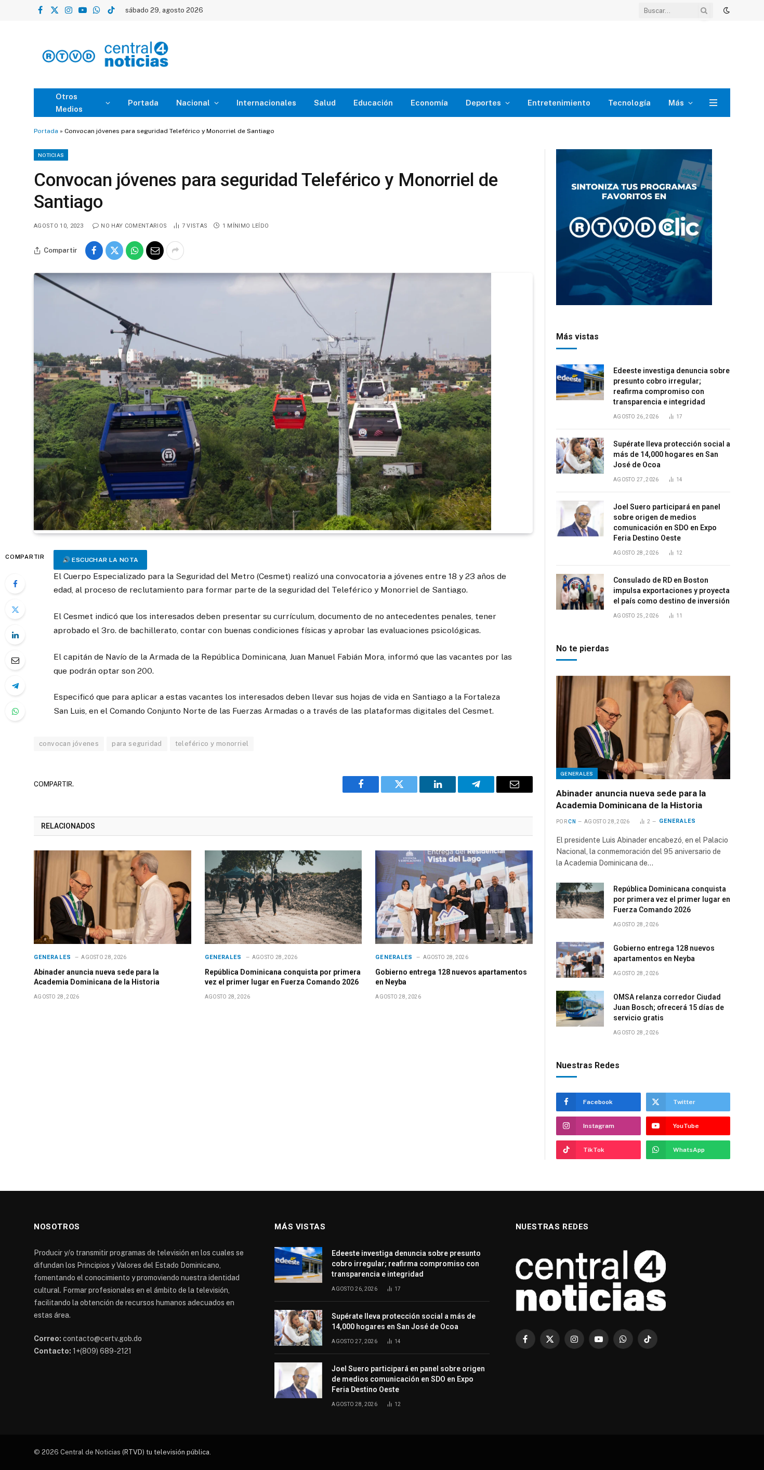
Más (676, 102)
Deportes (483, 102)
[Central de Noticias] (136, 55)
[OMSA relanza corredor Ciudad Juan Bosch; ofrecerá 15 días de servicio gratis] (580, 1009)
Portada (143, 102)
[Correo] (15, 660)
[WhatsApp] (15, 711)
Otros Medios (69, 102)
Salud (325, 102)
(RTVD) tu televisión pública (165, 1452)
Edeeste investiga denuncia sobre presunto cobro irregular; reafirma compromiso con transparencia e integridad (671, 386)
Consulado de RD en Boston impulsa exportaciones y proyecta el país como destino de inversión (671, 590)
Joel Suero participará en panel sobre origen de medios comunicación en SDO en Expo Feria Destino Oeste (666, 522)
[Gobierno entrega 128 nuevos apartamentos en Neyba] (454, 897)
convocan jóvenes (69, 743)
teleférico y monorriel (212, 743)
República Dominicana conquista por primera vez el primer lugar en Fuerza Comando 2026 (283, 977)
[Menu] (713, 102)
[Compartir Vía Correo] (155, 250)
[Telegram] (15, 685)
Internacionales (266, 102)
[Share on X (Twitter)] (114, 250)
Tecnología (629, 102)
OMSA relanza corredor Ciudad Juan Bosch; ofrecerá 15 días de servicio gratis (668, 1007)
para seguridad (137, 743)
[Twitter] (15, 609)
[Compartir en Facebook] (94, 250)
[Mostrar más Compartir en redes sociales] (175, 250)
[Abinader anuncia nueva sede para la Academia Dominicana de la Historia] (112, 897)
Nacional (193, 102)
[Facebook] (15, 584)
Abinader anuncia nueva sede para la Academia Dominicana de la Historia (97, 977)
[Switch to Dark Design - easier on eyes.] (725, 10)
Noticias (51, 155)
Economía (429, 102)
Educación (373, 102)
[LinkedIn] (15, 635)
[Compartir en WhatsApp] (134, 250)
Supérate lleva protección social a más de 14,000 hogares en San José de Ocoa (671, 454)
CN (572, 821)
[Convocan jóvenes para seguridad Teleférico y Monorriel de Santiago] (262, 527)
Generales (52, 957)
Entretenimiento (559, 102)
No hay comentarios (134, 225)
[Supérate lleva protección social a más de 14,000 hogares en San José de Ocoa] (580, 456)
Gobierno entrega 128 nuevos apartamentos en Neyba (451, 977)
